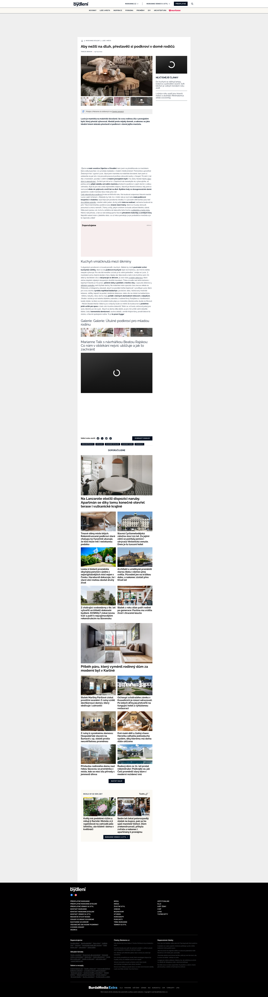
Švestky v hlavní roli (90, 968)
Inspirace (117, 10)
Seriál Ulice (88, 957)
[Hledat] (192, 4)
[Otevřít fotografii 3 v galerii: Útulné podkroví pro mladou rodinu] (122, 101)
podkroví (139, 444)
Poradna (129, 10)
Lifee (159, 912)
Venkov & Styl (120, 925)
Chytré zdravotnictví (98, 957)
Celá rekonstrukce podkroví (92, 194)
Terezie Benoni (86, 51)
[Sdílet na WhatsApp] (110, 438)
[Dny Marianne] (175, 10)
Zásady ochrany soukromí (82, 919)
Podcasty (118, 919)
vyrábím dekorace (136, 278)
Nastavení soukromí (79, 922)
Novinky (92, 10)
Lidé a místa (105, 10)
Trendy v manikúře (75, 955)
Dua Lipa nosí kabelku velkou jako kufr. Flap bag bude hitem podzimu (177, 943)
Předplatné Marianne (80, 901)
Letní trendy (82, 947)
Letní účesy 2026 (101, 959)
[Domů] (80, 4)
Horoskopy (119, 917)
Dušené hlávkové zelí (76, 968)
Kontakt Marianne (78, 909)
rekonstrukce (87, 444)
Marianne (127, 988)
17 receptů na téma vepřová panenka (94, 970)
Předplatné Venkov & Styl (82, 906)
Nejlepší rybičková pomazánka (85, 974)
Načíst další (116, 781)
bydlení (100, 444)
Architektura (160, 10)
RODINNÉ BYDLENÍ (112, 444)
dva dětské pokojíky (88, 202)
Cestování (78, 945)
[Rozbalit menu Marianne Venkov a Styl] (169, 3)
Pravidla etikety (74, 943)
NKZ (149, 988)
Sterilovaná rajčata (76, 972)
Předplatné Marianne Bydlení (83, 904)
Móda (116, 901)
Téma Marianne (120, 922)
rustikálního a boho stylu (140, 210)
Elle (159, 904)
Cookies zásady (77, 927)
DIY (149, 10)
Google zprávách (118, 111)
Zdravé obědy (92, 947)
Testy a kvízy (96, 943)
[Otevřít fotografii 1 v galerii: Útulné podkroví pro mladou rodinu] (89, 101)
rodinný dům (127, 444)
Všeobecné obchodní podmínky (84, 925)
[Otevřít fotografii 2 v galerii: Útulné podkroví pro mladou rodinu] (105, 101)
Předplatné (181, 4)
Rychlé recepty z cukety (103, 977)
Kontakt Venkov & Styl (80, 914)
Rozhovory (119, 912)
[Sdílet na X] (102, 438)
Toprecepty (162, 914)
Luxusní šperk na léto (77, 961)
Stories (117, 914)
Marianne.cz (130, 4)
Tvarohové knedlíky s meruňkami (92, 972)
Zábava (117, 909)
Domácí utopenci (101, 974)
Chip (159, 909)
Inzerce (73, 930)
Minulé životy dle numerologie (91, 955)
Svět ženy (161, 906)
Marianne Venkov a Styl (157, 4)
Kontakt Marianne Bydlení (82, 912)
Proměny (141, 10)
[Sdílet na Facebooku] (98, 438)
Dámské (143, 988)
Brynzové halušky (76, 977)
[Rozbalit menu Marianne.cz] (137, 3)
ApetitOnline (163, 901)
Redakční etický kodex (80, 917)
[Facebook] (71, 895)
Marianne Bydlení (93, 40)
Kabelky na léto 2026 (88, 959)
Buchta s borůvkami (88, 977)
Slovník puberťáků (86, 943)
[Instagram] (76, 895)
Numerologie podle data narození (92, 945)
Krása (116, 904)
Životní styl (119, 906)
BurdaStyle (156, 988)
